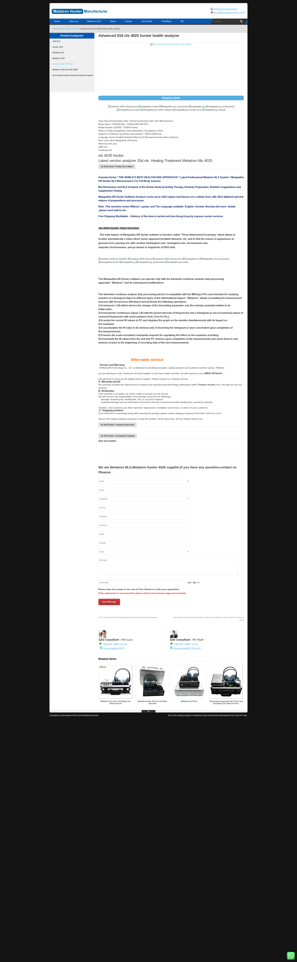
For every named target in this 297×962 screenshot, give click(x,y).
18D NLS (56, 41)
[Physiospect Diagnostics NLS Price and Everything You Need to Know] (226, 698)
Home (57, 21)
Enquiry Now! (171, 98)
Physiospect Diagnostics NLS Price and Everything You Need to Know (226, 702)
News (113, 21)
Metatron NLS (94, 21)
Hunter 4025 (58, 47)
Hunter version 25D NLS (69, 29)
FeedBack (166, 21)
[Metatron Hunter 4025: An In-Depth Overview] (152, 698)
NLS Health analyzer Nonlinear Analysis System (73, 75)
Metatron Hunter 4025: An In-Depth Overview (152, 702)
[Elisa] (102, 637)
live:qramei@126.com (187, 648)
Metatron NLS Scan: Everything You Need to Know (116, 702)
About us (73, 21)
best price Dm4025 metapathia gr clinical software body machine (127, 617)
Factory (128, 21)
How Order (147, 21)
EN (182, 21)
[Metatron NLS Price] (189, 698)
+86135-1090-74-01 (115, 644)
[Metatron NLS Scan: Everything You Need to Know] (115, 698)
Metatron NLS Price (189, 701)
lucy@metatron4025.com (229, 12)
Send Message (109, 602)
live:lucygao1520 (113, 648)
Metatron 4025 (59, 58)
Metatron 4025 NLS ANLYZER (65, 70)
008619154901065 (225, 9)
